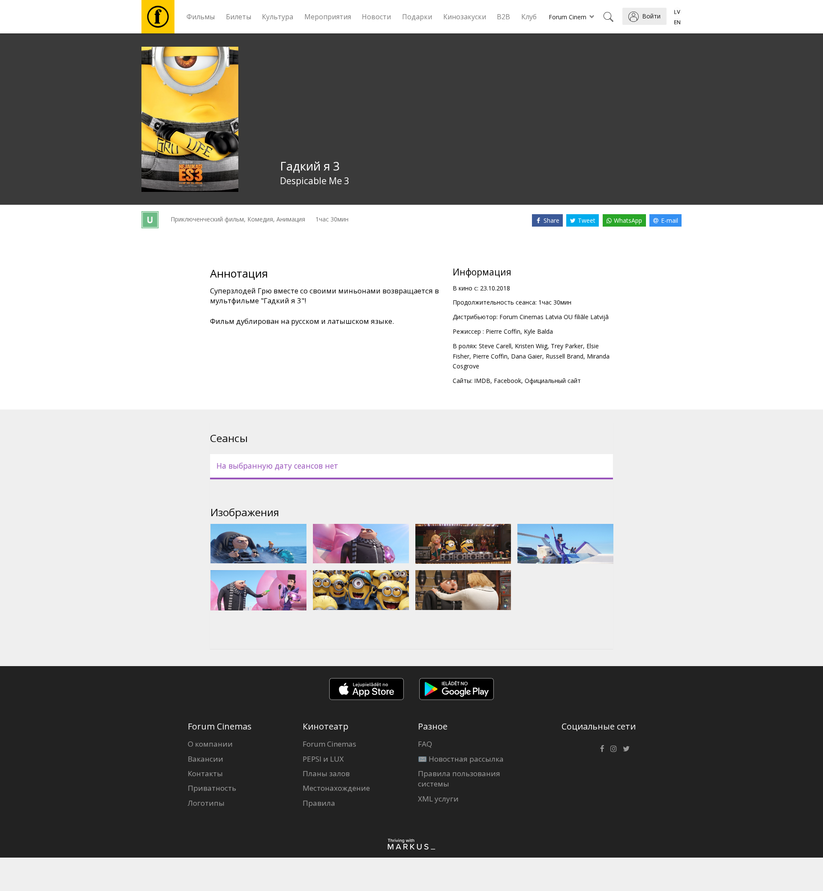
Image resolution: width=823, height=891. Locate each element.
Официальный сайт (553, 381)
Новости (376, 16)
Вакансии (205, 759)
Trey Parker (567, 346)
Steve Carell (495, 346)
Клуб (529, 16)
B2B (503, 16)
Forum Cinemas (329, 744)
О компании (210, 744)
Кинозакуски (464, 16)
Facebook (507, 381)
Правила (319, 803)
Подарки (417, 16)
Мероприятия (327, 16)
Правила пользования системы (459, 778)
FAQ (425, 744)
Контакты (205, 773)
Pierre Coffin (503, 331)
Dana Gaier (526, 356)
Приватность (212, 788)
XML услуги (438, 799)
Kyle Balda (538, 331)
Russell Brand (564, 356)
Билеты (238, 16)
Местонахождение (336, 788)
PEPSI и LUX (323, 759)
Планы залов (326, 773)
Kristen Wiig (531, 346)
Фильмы (200, 16)
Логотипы (206, 803)
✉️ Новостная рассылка (461, 759)
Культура (277, 16)
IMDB (482, 381)
